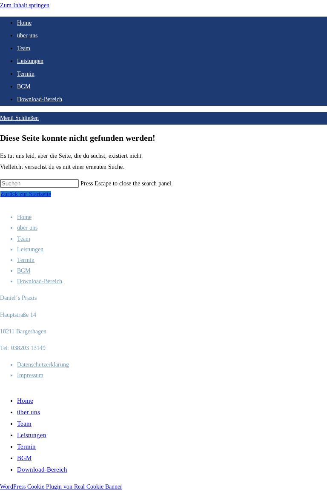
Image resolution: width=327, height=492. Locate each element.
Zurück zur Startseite (25, 194)
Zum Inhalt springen (24, 5)
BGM (23, 270)
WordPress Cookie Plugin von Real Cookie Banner (61, 486)
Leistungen (30, 249)
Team (23, 239)
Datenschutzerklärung (43, 364)
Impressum (30, 375)
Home (24, 217)
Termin (25, 260)
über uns (27, 228)
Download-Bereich (39, 281)
